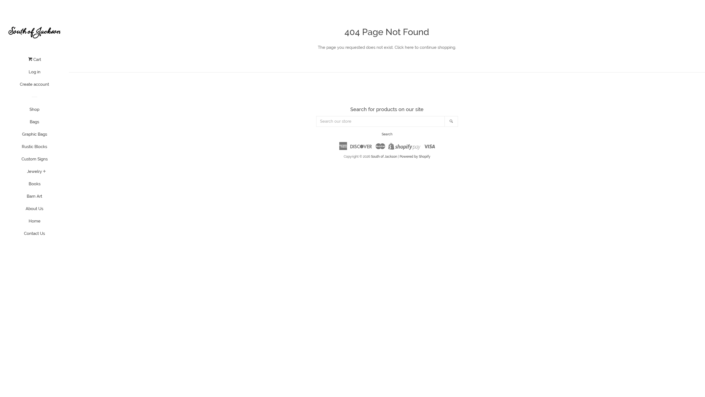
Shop (34, 109)
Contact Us (34, 233)
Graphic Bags (34, 134)
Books (34, 183)
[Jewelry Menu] (44, 171)
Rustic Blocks (34, 146)
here (409, 47)
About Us (34, 208)
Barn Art (34, 196)
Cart (36, 59)
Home (34, 221)
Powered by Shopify (415, 157)
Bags (34, 121)
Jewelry (34, 171)
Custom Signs (34, 159)
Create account (34, 84)
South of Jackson (384, 157)
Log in (34, 71)
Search (387, 134)
